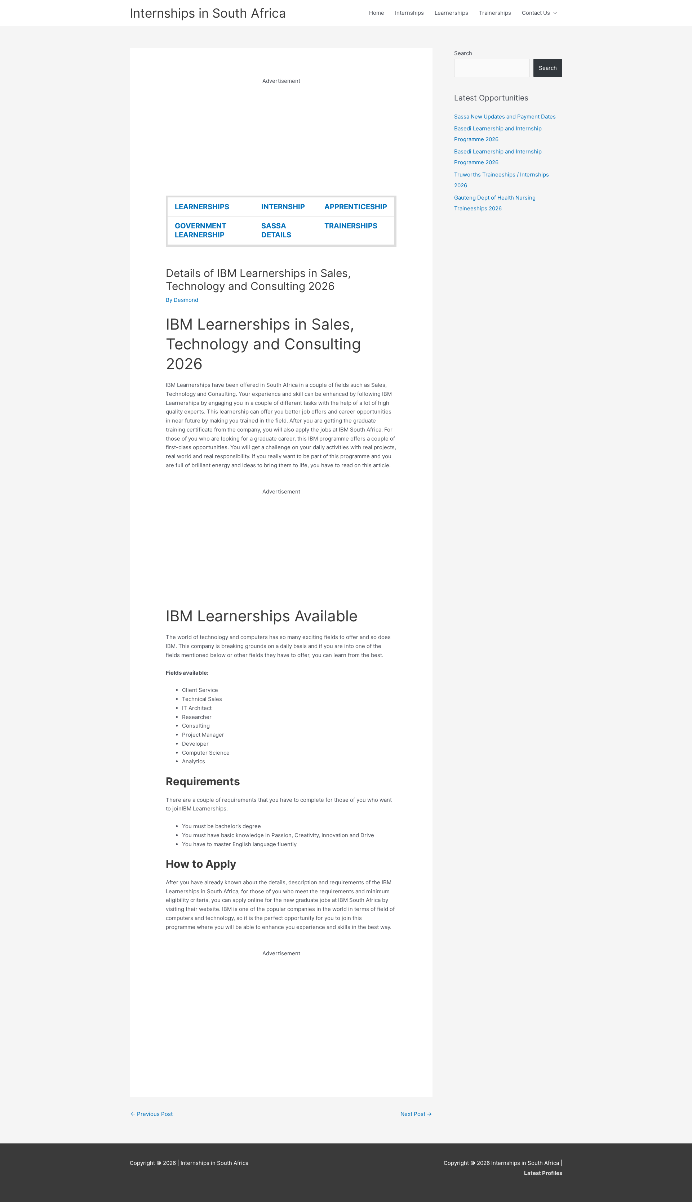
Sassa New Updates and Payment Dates (505, 116)
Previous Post (151, 1114)
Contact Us (536, 12)
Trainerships (495, 12)
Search (463, 53)
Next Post (416, 1114)
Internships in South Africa (208, 13)
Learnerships (451, 12)
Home (376, 12)
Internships (409, 12)
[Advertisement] (281, 136)
